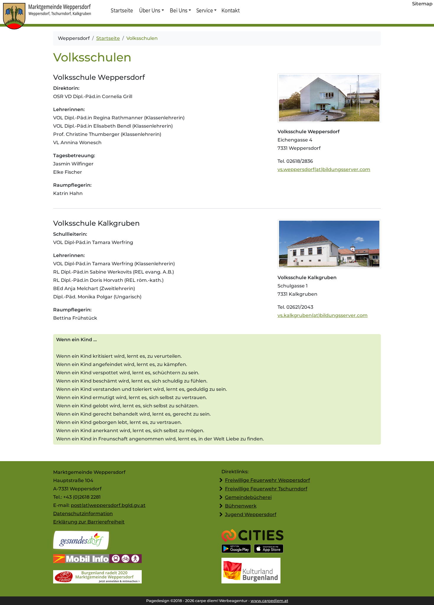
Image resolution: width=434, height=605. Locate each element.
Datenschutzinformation (83, 513)
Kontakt (230, 10)
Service (204, 10)
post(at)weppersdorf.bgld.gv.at (108, 505)
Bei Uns (178, 10)
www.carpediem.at (269, 601)
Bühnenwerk (241, 506)
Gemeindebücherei (248, 497)
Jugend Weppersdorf (250, 514)
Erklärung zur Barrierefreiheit (89, 522)
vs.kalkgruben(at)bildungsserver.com (323, 315)
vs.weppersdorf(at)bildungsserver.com (324, 169)
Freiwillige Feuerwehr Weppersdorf (267, 480)
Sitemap (422, 3)
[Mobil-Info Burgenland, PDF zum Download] (97, 559)
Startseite (122, 10)
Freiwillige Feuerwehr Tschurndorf (266, 489)
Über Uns (150, 10)
